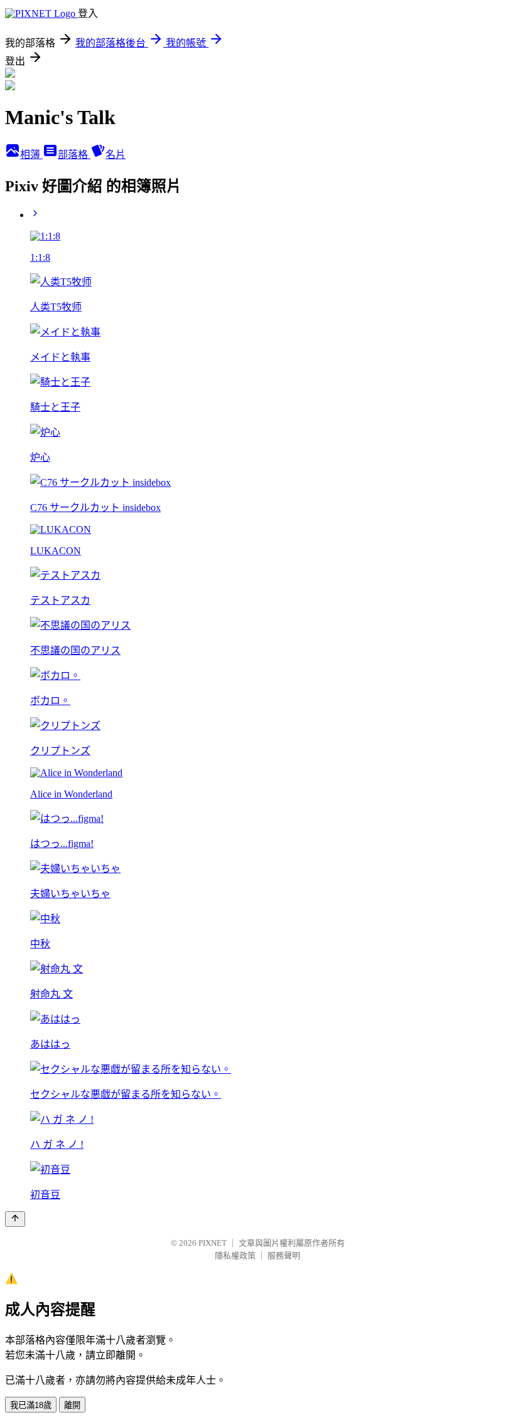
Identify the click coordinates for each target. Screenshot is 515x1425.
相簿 (31, 154)
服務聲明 (284, 1255)
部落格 (74, 154)
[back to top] (15, 1219)
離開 (72, 1405)
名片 (116, 154)
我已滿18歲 (31, 1405)
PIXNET (212, 1243)
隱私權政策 (235, 1255)
